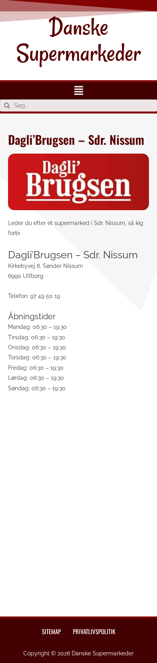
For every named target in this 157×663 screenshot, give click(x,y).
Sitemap (51, 631)
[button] (78, 90)
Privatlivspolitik (94, 631)
